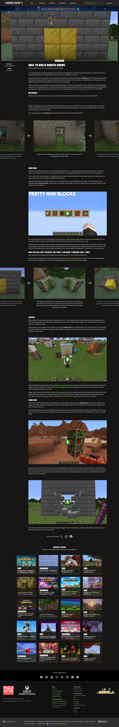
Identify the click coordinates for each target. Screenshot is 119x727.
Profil (75, 710)
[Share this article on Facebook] (71, 536)
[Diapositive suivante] (90, 135)
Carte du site (76, 701)
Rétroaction (76, 699)
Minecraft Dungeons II (57, 690)
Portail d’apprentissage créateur (59, 701)
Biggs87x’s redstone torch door (64, 385)
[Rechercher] (102, 3)
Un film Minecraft (56, 707)
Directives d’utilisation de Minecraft (11, 701)
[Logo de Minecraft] (14, 3)
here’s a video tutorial (72, 260)
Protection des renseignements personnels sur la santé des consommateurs (54, 721)
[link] (41, 677)
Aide (75, 697)
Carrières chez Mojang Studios (59, 703)
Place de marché (77, 689)
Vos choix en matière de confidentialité (58, 723)
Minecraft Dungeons (56, 692)
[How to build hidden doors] (67, 213)
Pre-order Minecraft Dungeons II (64, 9)
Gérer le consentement (25, 701)
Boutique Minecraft (78, 690)
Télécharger (76, 703)
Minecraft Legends (56, 694)
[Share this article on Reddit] (66, 536)
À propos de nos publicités (30, 723)
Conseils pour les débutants (80, 695)
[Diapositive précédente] (29, 135)
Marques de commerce (89, 721)
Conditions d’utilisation (78, 721)
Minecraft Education (56, 696)
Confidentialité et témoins (29, 721)
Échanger (76, 711)
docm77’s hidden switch (61, 387)
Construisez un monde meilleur (59, 705)
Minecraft (54, 689)
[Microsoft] (102, 721)
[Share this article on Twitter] (61, 536)
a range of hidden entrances (59, 392)
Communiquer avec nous (79, 705)
